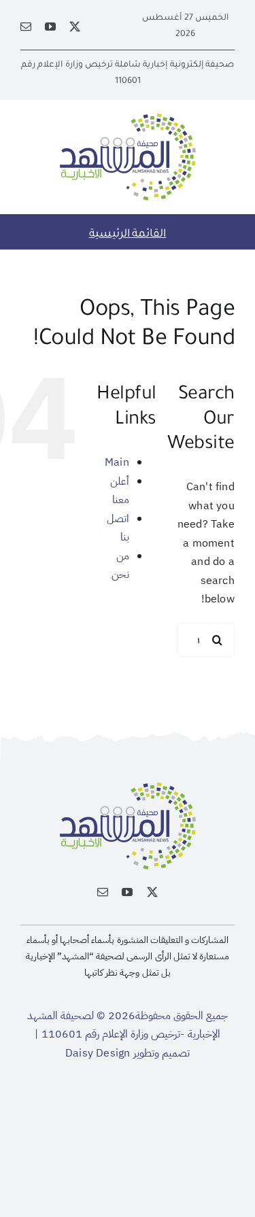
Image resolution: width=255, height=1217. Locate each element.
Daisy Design (98, 1053)
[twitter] (74, 26)
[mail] (25, 26)
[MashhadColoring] (128, 119)
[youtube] (50, 26)
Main (117, 462)
